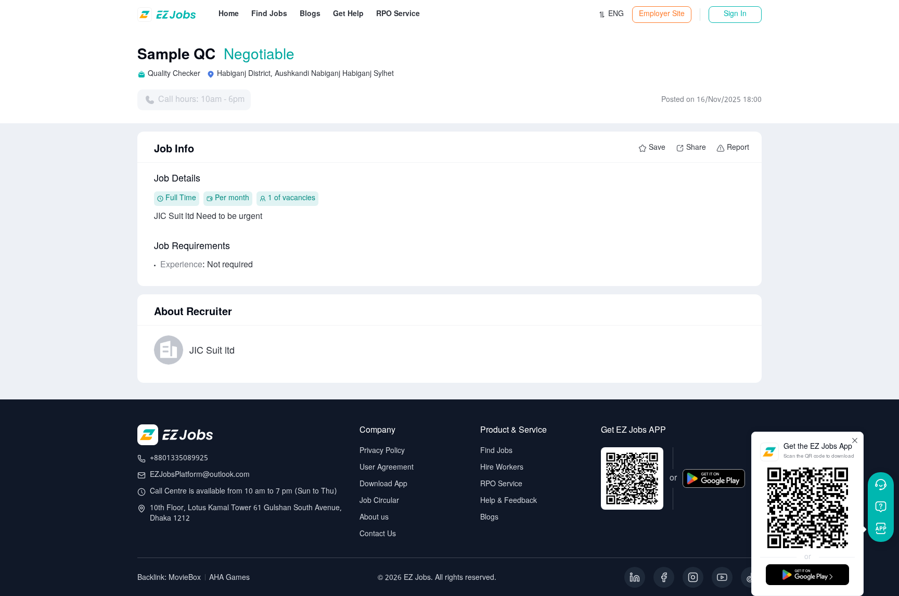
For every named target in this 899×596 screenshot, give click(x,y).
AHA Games (229, 578)
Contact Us (377, 534)
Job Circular (379, 501)
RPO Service (501, 484)
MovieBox (185, 578)
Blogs (489, 518)
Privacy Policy (382, 451)
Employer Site (662, 14)
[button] (611, 14)
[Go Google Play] (714, 485)
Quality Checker (174, 74)
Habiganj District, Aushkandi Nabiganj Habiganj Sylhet (305, 74)
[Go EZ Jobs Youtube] (722, 577)
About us (374, 518)
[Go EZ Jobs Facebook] (663, 577)
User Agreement (386, 468)
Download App (383, 484)
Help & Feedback (508, 501)
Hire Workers (501, 468)
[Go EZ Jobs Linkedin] (634, 577)
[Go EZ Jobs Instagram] (693, 577)
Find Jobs (496, 451)
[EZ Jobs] (168, 14)
